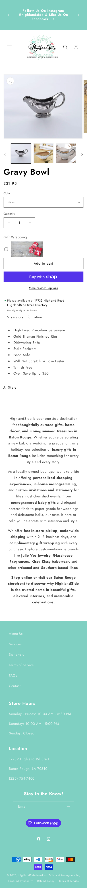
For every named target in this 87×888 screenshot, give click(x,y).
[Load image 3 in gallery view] (43, 153)
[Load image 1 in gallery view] (21, 153)
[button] (9, 47)
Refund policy (45, 881)
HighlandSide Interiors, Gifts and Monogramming (50, 875)
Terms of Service (21, 665)
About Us (16, 633)
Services (15, 644)
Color (7, 193)
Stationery (16, 654)
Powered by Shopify (20, 881)
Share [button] (12, 387)
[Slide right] (82, 154)
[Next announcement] (78, 15)
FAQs (13, 675)
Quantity (9, 213)
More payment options (43, 288)
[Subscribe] (68, 806)
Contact (15, 685)
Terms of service (69, 881)
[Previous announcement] (8, 15)
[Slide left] (5, 154)
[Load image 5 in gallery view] (66, 153)
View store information (24, 317)
